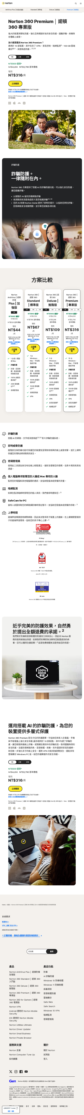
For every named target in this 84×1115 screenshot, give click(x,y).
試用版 (47, 1054)
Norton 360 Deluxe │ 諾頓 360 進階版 (23, 987)
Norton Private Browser (20, 1038)
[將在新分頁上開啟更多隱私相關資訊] (17, 1108)
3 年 (27, 57)
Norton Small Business (20, 1033)
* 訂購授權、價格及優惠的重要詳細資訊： (21, 935)
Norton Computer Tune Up (22, 1054)
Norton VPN (15, 1007)
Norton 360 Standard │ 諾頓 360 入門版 (24, 980)
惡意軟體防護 (50, 993)
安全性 (45, 1106)
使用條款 (54, 1106)
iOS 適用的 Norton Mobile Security (21, 1019)
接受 (9, 1111)
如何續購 (13, 1059)
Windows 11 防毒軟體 (53, 985)
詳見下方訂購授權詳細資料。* (17, 91)
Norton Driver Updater (20, 1029)
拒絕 (13, 1111)
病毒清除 (48, 989)
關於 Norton (49, 1050)
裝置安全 (5, 922)
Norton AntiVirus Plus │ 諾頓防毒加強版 (24, 973)
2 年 (20, 57)
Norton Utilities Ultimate (20, 1025)
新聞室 (20, 1106)
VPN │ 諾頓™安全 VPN (9, 925)
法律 (33, 1106)
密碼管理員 (49, 1019)
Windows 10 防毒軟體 (53, 980)
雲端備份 (48, 998)
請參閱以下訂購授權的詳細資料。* (14, 343)
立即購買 (15, 84)
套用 (51, 951)
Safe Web (48, 1002)
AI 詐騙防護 (49, 976)
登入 (46, 1059)
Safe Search (49, 1006)
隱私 (39, 1106)
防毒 (46, 972)
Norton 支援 (14, 1050)
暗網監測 (48, 1015)
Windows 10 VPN (52, 1010)
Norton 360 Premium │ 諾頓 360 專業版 (24, 994)
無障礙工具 (64, 1106)
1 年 (12, 57)
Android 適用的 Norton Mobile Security (23, 1012)
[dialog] (11, 1109)
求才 (27, 1106)
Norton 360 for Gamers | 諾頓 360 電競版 (23, 1001)
